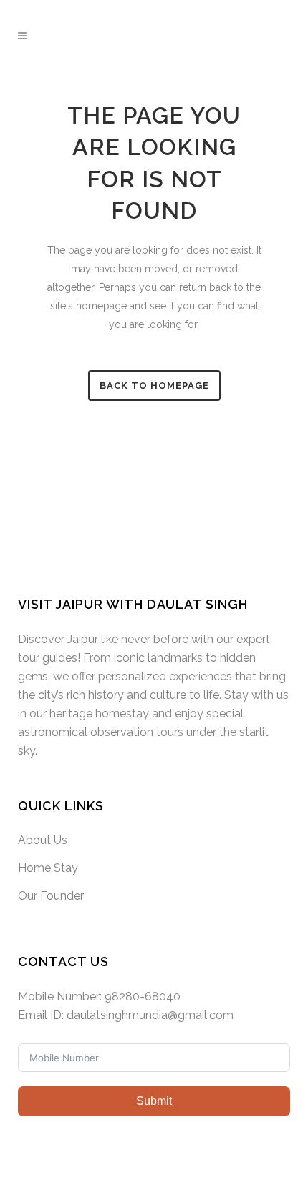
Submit (154, 1101)
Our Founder (51, 896)
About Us (42, 840)
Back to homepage (154, 385)
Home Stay (48, 868)
